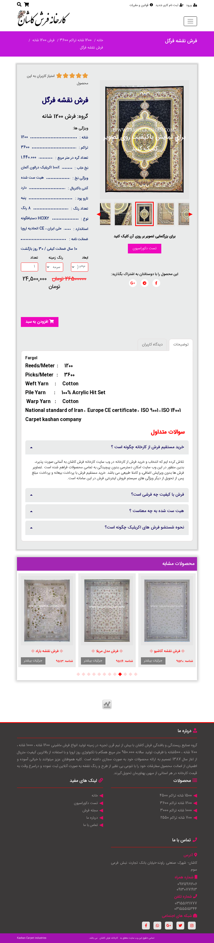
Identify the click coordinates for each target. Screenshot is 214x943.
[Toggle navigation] (190, 21)
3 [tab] (125, 674)
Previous (190, 214)
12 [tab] (78, 674)
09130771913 (187, 890)
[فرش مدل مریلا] (107, 610)
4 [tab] (120, 674)
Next (98, 214)
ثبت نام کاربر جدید (167, 5)
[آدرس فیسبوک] (156, 283)
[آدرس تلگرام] (144, 283)
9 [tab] (94, 674)
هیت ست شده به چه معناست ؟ (156, 511)
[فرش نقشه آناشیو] (167, 610)
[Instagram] (192, 925)
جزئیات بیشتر (153, 661)
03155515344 (185, 909)
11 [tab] (83, 674)
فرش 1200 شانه (43, 40)
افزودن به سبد (37, 322)
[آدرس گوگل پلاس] (133, 283)
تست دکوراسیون (145, 248)
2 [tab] (130, 674)
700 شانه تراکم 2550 (176, 818)
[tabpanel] (167, 620)
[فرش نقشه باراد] (47, 610)
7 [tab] (104, 674)
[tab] (107, 447)
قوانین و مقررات (138, 5)
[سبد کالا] (26, 5)
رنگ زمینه (56, 258)
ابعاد (85, 258)
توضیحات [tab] (181, 344)
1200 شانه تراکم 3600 (76, 40)
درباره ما (92, 818)
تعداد (34, 258)
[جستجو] (19, 5)
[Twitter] (180, 925)
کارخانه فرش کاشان (108, 938)
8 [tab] (99, 674)
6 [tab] (109, 674)
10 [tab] (89, 674)
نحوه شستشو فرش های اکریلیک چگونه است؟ (144, 527)
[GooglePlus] (169, 925)
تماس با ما (90, 825)
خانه (100, 40)
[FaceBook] (146, 925)
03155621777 (186, 904)
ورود (189, 5)
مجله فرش (90, 810)
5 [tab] (115, 674)
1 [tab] (136, 674)
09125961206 (187, 884)
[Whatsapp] (157, 925)
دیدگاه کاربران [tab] (152, 344)
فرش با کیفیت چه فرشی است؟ (157, 494)
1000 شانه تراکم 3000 (176, 810)
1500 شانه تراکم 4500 (176, 796)
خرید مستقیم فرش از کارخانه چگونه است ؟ (147, 447)
